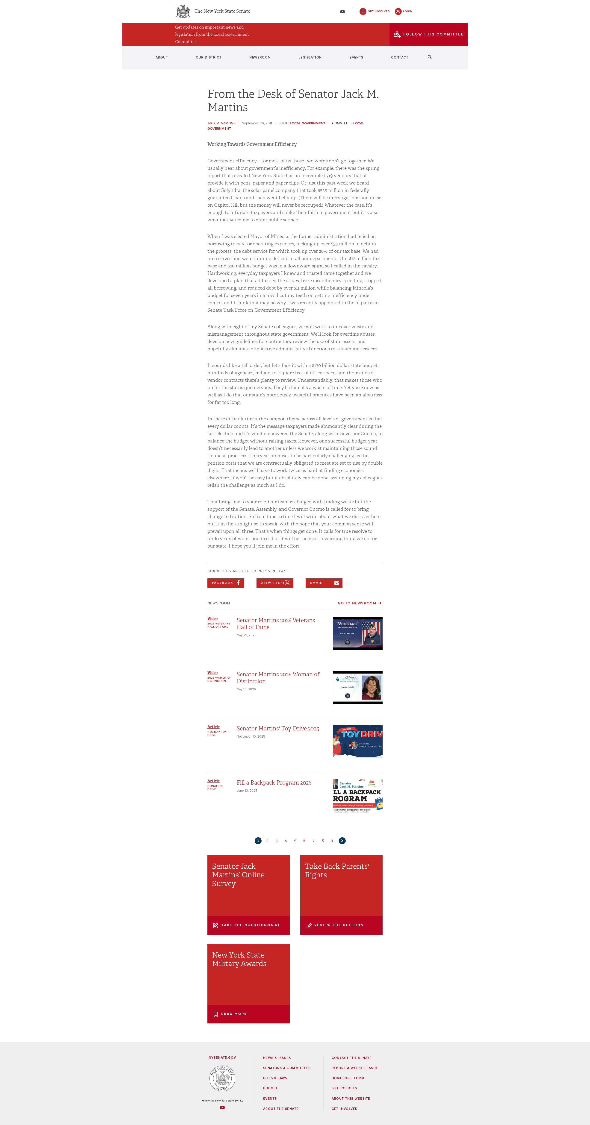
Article (213, 726)
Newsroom (260, 57)
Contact (399, 57)
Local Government (307, 123)
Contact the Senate (352, 1058)
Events (356, 57)
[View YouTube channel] (342, 12)
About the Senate (280, 1108)
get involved (379, 11)
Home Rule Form (348, 1078)
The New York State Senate (222, 11)
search (429, 57)
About (162, 57)
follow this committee (433, 34)
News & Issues (277, 1058)
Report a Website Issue (355, 1068)
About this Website (351, 1098)
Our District (209, 57)
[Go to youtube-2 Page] (222, 1107)
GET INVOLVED (345, 1108)
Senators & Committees (286, 1068)
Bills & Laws (275, 1078)
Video (212, 618)
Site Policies (344, 1088)
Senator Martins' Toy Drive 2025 (278, 728)
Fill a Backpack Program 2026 (274, 782)
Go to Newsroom (357, 603)
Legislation (310, 57)
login (408, 11)
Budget (270, 1088)
